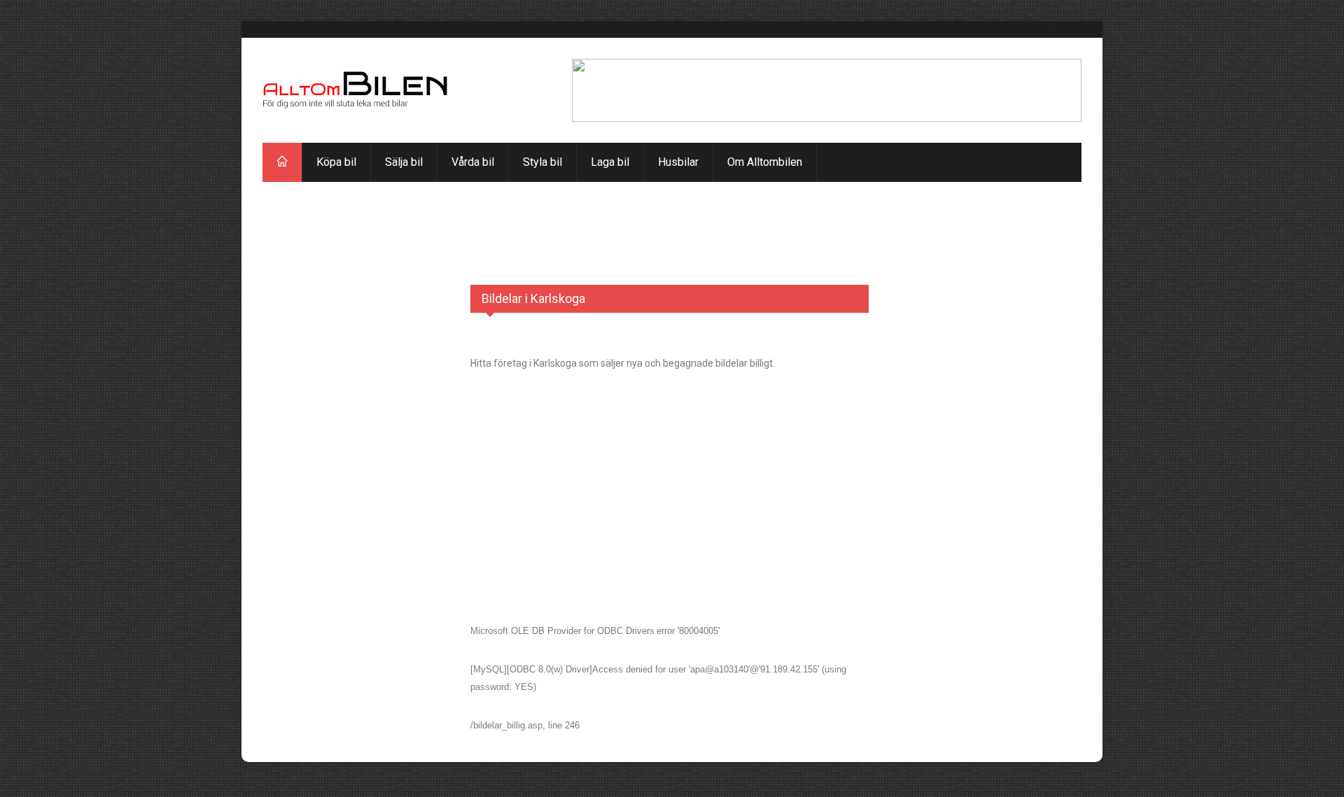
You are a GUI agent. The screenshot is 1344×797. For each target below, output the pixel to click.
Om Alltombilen (764, 162)
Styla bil (542, 162)
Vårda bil (472, 162)
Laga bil (610, 162)
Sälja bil (404, 162)
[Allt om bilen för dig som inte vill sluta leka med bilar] (355, 90)
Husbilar (678, 162)
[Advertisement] (672, 213)
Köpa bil (336, 162)
